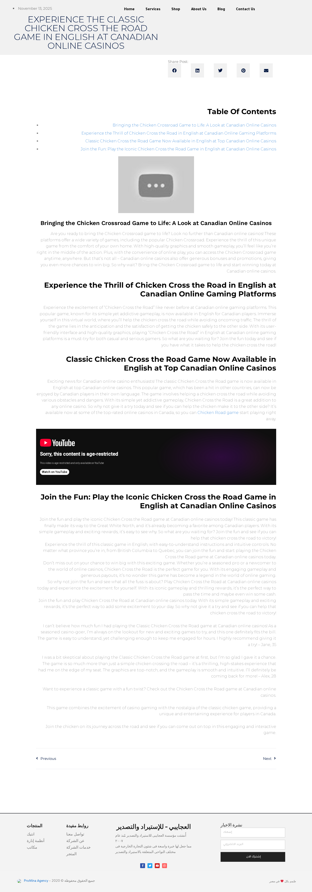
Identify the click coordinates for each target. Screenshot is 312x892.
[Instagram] (164, 865)
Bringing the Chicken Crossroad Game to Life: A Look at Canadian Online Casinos (194, 125)
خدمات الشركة (78, 848)
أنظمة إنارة (35, 841)
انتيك (30, 834)
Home (129, 10)
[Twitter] (149, 865)
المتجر (71, 854)
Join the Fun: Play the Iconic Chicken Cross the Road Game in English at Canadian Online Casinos (178, 149)
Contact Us (245, 10)
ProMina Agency (35, 881)
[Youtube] (157, 865)
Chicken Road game (218, 412)
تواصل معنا (75, 834)
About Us (198, 10)
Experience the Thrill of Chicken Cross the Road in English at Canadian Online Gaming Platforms (178, 133)
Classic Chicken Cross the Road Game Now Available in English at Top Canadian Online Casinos (180, 141)
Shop (175, 10)
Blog (221, 10)
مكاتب (32, 848)
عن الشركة (75, 841)
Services (153, 10)
